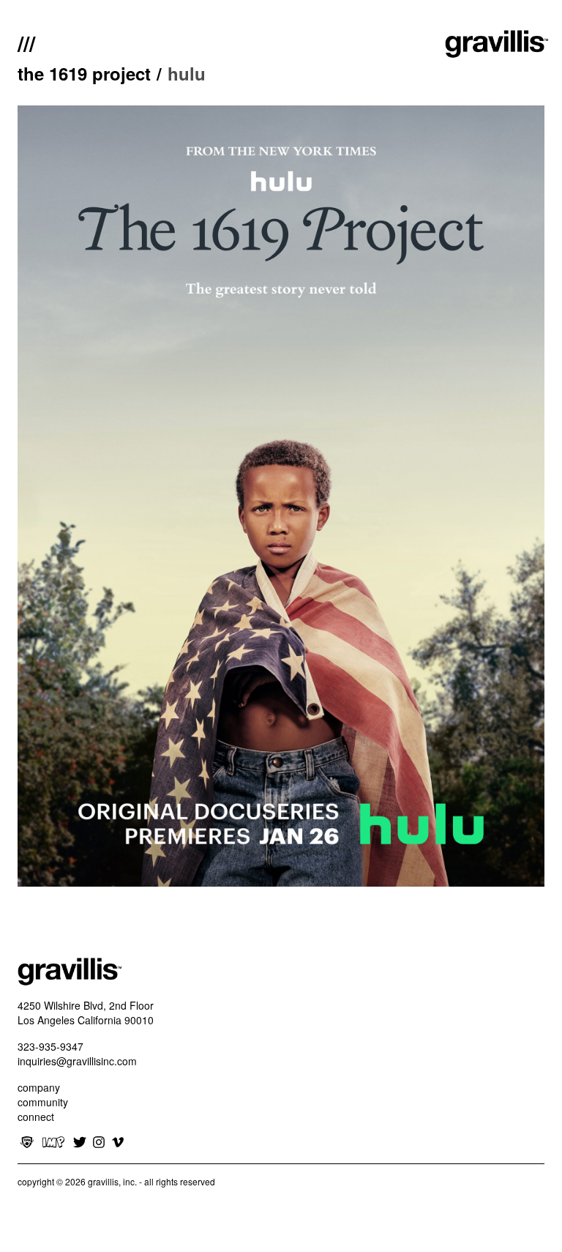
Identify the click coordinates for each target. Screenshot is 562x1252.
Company (39, 1087)
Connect (36, 1116)
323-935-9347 (50, 1046)
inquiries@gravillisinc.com (77, 1061)
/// (26, 41)
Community (43, 1102)
